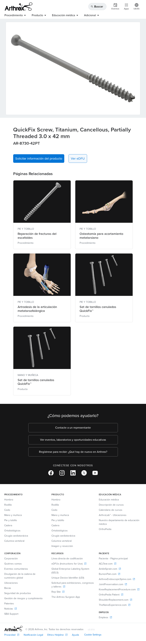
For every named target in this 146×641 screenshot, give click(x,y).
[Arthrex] (18, 6)
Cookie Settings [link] (92, 635)
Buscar (97, 6)
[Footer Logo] (13, 628)
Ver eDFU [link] (78, 158)
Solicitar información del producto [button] (38, 158)
